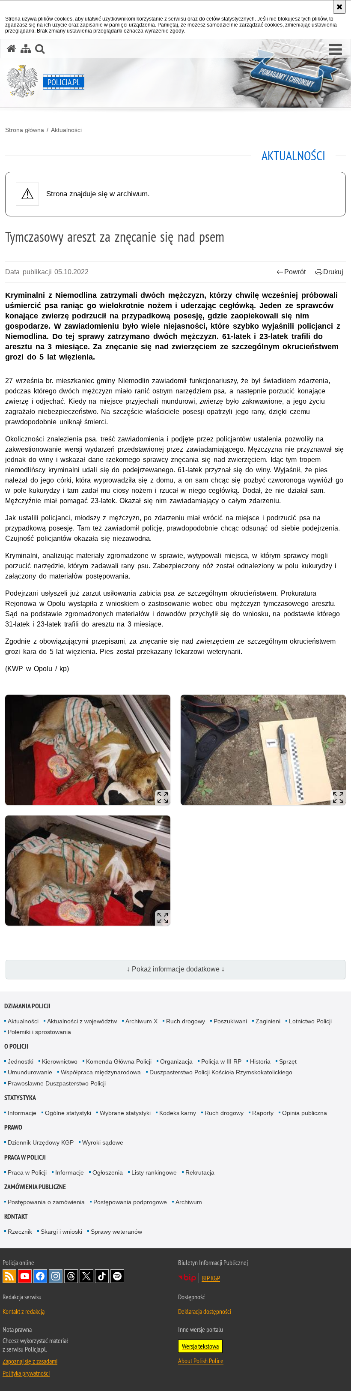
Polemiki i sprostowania (39, 1031)
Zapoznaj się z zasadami (30, 1361)
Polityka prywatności (26, 1373)
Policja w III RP (221, 1061)
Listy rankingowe (154, 1172)
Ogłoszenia (107, 1172)
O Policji (16, 1046)
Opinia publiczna (304, 1112)
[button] (335, 50)
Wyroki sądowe (102, 1142)
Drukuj (333, 272)
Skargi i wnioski (61, 1231)
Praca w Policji (25, 1157)
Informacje (22, 1112)
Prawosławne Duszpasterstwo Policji (57, 1083)
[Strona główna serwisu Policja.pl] (11, 48)
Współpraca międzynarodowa (101, 1072)
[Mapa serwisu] (26, 48)
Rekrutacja (199, 1172)
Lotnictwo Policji (310, 1021)
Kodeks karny (177, 1112)
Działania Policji (27, 1005)
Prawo (13, 1127)
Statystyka (20, 1097)
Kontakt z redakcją (24, 1311)
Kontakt (16, 1216)
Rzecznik (20, 1231)
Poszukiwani (230, 1021)
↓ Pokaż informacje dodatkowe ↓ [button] (176, 969)
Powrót (295, 272)
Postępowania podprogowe (130, 1202)
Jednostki (20, 1061)
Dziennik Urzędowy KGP (41, 1142)
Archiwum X (141, 1021)
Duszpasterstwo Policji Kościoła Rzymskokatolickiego (220, 1072)
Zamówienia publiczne (35, 1186)
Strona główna (24, 129)
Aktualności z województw (82, 1021)
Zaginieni (268, 1021)
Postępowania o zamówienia (46, 1202)
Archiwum (189, 1202)
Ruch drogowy (185, 1021)
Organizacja (176, 1061)
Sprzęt (288, 1061)
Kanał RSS (9, 1276)
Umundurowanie (30, 1072)
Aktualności (66, 129)
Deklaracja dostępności (204, 1311)
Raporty (263, 1112)
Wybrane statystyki (125, 1112)
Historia (260, 1061)
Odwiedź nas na (25, 1276)
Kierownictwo (59, 1061)
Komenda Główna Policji (119, 1061)
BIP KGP (211, 1278)
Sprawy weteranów (116, 1231)
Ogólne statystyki (68, 1112)
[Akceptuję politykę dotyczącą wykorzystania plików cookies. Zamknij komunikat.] (339, 7)
